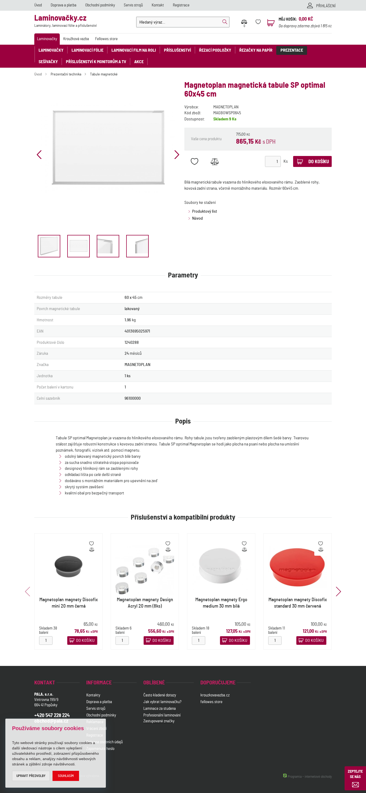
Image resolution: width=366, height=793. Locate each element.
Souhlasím (66, 776)
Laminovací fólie (87, 50)
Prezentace (292, 50)
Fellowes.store (106, 39)
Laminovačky (47, 39)
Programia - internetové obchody (310, 777)
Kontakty (93, 695)
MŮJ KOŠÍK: (288, 19)
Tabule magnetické (104, 74)
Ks (285, 161)
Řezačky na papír (255, 50)
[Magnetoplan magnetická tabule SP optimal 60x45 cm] (108, 148)
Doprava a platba (63, 5)
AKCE (139, 62)
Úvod (38, 5)
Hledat (225, 22)
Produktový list (204, 211)
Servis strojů (133, 5)
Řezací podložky (215, 50)
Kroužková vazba (76, 39)
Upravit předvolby (31, 776)
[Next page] (177, 154)
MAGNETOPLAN (225, 107)
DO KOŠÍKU (85, 641)
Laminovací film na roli (133, 50)
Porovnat (214, 161)
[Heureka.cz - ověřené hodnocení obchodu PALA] (157, 749)
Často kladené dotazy (159, 695)
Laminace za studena (159, 709)
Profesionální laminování (162, 715)
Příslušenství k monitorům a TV (96, 62)
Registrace (181, 5)
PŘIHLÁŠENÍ (326, 6)
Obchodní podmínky (100, 5)
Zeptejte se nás (355, 774)
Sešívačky (48, 62)
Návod (197, 218)
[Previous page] (39, 154)
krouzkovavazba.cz (215, 695)
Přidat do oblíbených (194, 161)
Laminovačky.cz (65, 21)
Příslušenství (177, 50)
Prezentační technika (66, 74)
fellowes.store (211, 702)
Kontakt (158, 5)
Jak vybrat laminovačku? (162, 702)
